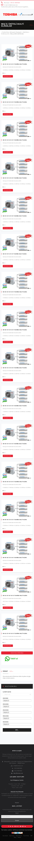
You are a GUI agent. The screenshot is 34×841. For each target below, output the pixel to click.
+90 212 (12, 2)
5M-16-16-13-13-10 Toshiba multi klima (15, 557)
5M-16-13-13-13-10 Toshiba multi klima (15, 405)
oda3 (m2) (6, 710)
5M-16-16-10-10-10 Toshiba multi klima (15, 481)
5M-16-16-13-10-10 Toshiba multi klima (15, 519)
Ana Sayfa (5, 835)
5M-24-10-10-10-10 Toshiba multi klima (15, 595)
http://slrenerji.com (18, 773)
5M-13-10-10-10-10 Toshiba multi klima (15, 102)
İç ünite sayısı (7, 691)
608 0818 (17, 2)
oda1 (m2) (5, 698)
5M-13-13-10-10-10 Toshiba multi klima (15, 140)
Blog (15, 837)
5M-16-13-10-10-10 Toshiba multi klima (15, 329)
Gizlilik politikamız (17, 791)
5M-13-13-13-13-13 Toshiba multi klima (14, 254)
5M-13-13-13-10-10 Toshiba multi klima (15, 178)
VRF (31, 835)
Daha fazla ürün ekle (17, 652)
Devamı (17, 802)
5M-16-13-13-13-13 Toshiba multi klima (15, 443)
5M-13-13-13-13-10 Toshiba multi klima (15, 216)
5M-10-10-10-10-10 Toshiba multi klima (15, 64)
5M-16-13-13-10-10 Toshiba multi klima (15, 367)
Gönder (17, 820)
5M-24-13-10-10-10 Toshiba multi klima (15, 633)
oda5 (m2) (5, 721)
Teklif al (14, 658)
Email (17, 813)
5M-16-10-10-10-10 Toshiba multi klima (15, 291)
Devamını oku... (8, 76)
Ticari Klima (26, 835)
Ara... (17, 730)
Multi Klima (18, 835)
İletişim (19, 837)
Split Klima (11, 835)
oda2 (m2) (6, 704)
